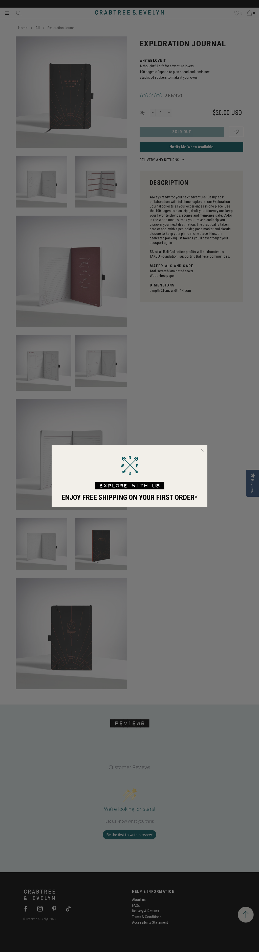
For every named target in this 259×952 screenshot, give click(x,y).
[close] (202, 450)
